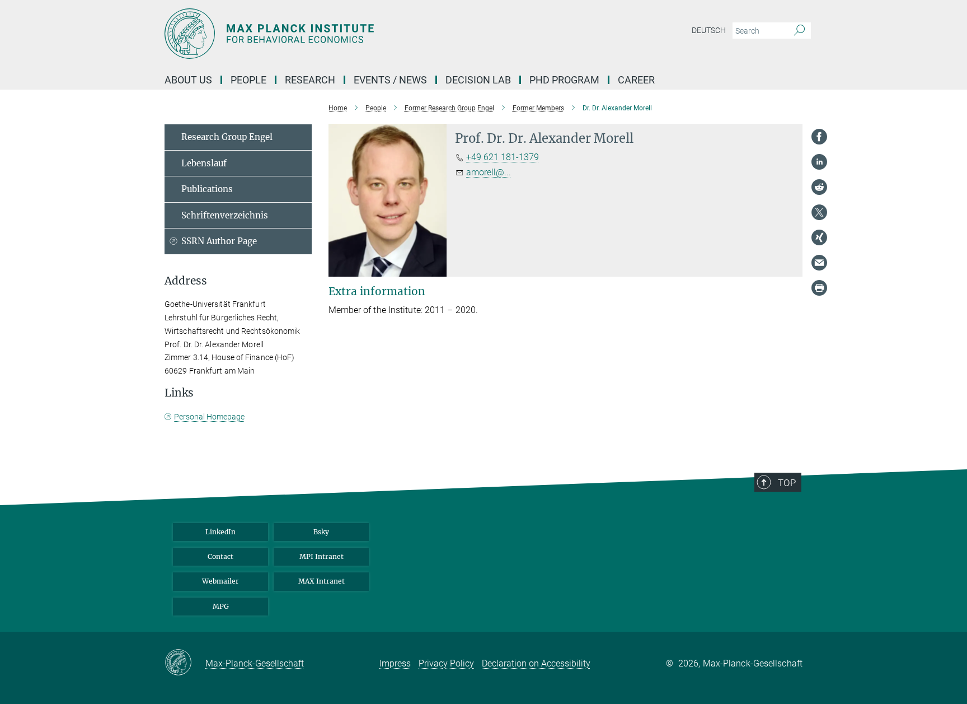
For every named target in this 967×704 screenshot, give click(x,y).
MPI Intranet (321, 556)
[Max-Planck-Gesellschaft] (185, 663)
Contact (220, 556)
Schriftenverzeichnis (224, 215)
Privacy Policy (446, 663)
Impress (395, 663)
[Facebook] (819, 136)
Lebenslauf (204, 163)
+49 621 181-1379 (502, 157)
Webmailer (220, 581)
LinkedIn (220, 532)
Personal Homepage (209, 416)
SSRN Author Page (219, 241)
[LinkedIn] (819, 161)
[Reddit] (819, 187)
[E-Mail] (819, 262)
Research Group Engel (227, 137)
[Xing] (819, 237)
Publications (207, 189)
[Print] (819, 287)
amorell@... (488, 172)
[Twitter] (819, 212)
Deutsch (709, 30)
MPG (221, 606)
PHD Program (564, 80)
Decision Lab (478, 80)
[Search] (799, 31)
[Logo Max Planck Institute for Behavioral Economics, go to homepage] (374, 33)
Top (787, 482)
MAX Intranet (321, 581)
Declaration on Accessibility (536, 663)
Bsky (321, 532)
